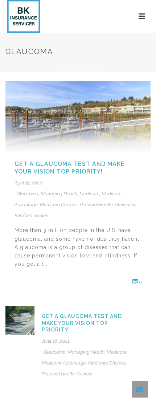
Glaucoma (27, 193)
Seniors (41, 215)
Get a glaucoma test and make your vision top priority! (70, 167)
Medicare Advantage (64, 363)
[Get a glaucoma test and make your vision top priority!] (78, 117)
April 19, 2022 (28, 183)
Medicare (89, 193)
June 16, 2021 (55, 341)
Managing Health (59, 193)
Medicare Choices (59, 204)
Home (63, 67)
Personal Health (96, 204)
